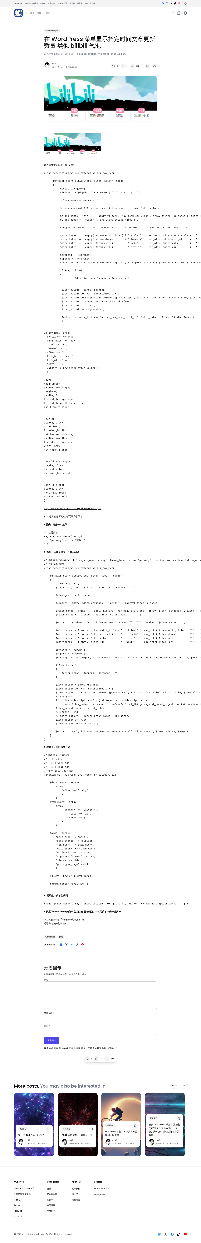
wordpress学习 (51, 30)
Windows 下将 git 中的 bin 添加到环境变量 (121, 1133)
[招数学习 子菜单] (56, 1199)
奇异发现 (66, 1129)
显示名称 (49, 1013)
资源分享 (22, 1129)
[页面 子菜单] (51, 12)
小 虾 (54, 63)
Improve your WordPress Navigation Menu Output (72, 508)
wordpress (50, 937)
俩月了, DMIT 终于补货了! (31, 1135)
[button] (185, 3)
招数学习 (110, 1125)
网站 (61, 937)
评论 (47, 979)
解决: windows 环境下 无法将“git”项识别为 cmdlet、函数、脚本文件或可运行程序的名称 (164, 1130)
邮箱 (47, 1025)
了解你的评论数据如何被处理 (103, 1048)
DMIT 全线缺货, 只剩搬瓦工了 (77, 1135)
